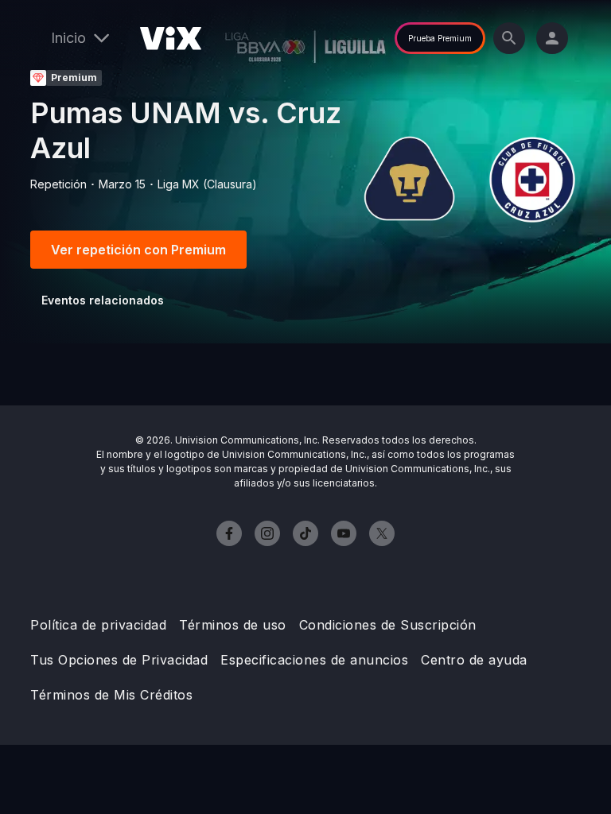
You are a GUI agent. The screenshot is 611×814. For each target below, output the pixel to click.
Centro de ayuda (474, 660)
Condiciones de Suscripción (388, 625)
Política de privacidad (98, 625)
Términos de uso (232, 625)
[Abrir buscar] (509, 38)
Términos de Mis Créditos (111, 695)
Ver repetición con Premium (138, 250)
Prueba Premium (440, 38)
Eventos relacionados (102, 300)
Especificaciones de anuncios (314, 660)
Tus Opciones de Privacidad (119, 660)
